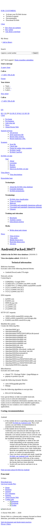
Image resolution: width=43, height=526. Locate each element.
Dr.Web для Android (19, 456)
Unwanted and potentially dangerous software (26, 205)
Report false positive (17, 137)
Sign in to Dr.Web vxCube (19, 169)
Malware (13, 203)
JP (18, 113)
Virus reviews (14, 236)
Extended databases (16, 189)
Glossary (13, 209)
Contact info (9, 499)
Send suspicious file (16, 135)
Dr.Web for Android (22, 423)
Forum (3, 79)
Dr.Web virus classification (19, 199)
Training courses (15, 220)
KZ (20, 113)
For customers (10, 493)
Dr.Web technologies (17, 191)
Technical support (12, 16)
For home (8, 119)
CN (5, 113)
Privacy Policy (6, 524)
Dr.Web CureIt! (15, 150)
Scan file (13, 144)
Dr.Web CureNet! (16, 152)
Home (7, 488)
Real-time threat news (17, 242)
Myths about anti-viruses (18, 230)
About (12, 161)
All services (14, 133)
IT (16, 113)
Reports (12, 165)
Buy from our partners (13, 28)
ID (28, 113)
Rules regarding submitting (24, 60)
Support (8, 491)
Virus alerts (14, 238)
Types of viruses (15, 201)
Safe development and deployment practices (16, 522)
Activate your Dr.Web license (16, 14)
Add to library (7, 42)
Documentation (11, 18)
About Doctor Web (12, 127)
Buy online (9, 30)
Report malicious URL (18, 139)
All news (13, 244)
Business (8, 489)
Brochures (13, 218)
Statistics (13, 167)
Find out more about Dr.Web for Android (15, 470)
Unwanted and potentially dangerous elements (26, 207)
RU (2, 113)
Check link (13, 146)
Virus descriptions (16, 174)
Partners (8, 495)
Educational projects (17, 222)
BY (26, 113)
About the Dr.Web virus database (21, 187)
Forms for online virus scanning (21, 148)
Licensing (13, 163)
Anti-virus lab (10, 123)
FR (13, 113)
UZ (23, 113)
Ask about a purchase (12, 32)
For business (9, 121)
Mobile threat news (16, 240)
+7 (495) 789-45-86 (8, 75)
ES (11, 113)
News (7, 125)
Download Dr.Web (12, 20)
